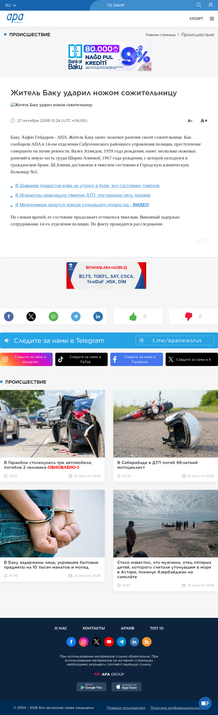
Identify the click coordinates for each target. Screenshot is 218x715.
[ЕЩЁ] (210, 18)
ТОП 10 (157, 628)
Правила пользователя (126, 708)
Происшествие (197, 34)
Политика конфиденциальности (177, 708)
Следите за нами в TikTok (85, 359)
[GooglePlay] (92, 687)
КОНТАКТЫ (94, 628)
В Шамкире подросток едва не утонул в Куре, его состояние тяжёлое (87, 185)
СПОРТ (196, 19)
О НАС (60, 628)
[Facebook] (71, 642)
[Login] (211, 5)
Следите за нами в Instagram (30, 359)
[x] (96, 642)
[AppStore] (126, 687)
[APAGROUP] (109, 674)
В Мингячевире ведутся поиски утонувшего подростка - (82, 204)
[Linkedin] (134, 642)
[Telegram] (121, 642)
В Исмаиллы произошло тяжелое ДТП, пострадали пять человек (82, 195)
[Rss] (147, 642)
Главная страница (160, 35)
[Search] (198, 5)
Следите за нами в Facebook (140, 359)
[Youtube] (109, 642)
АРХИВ (127, 628)
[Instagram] (84, 642)
